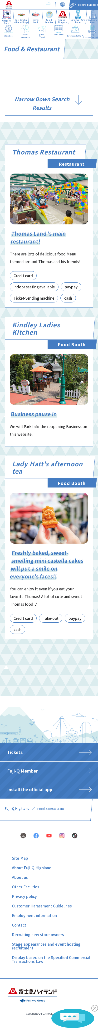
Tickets (15, 752)
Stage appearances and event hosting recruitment (46, 946)
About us (20, 877)
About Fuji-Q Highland (31, 867)
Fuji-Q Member (22, 771)
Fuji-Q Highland (17, 808)
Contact (19, 925)
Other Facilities (25, 887)
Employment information (34, 915)
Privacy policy (24, 896)
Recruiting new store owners (38, 934)
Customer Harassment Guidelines (42, 906)
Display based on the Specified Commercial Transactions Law (51, 959)
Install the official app (29, 789)
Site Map (20, 858)
